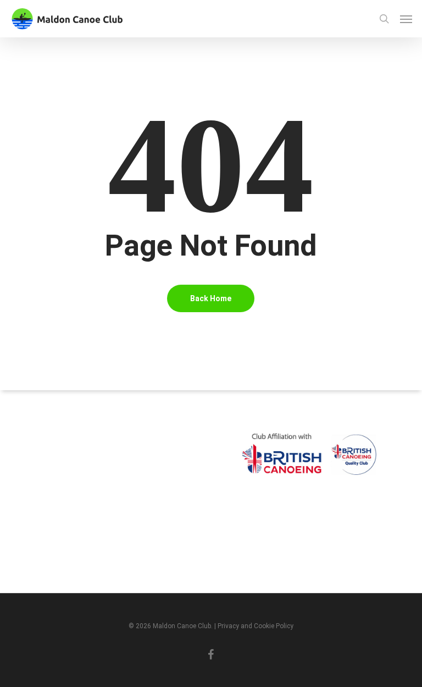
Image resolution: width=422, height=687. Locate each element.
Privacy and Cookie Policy (255, 626)
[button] (406, 18)
